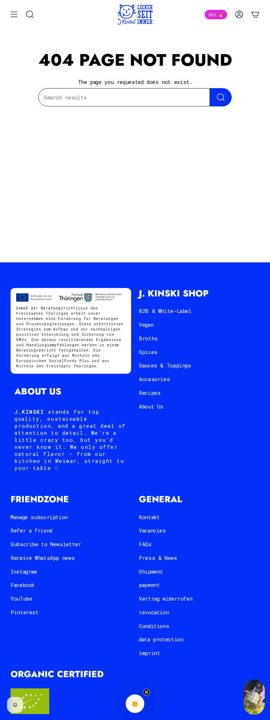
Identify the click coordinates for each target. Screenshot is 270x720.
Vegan (146, 324)
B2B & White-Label (165, 310)
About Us (151, 406)
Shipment (151, 571)
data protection (161, 639)
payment (149, 584)
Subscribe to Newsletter (46, 544)
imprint (149, 652)
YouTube (21, 598)
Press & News (158, 557)
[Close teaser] (146, 692)
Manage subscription (39, 517)
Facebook (22, 584)
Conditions (154, 625)
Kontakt (149, 517)
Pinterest (25, 612)
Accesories (154, 378)
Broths (148, 338)
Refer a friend (31, 530)
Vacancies (152, 530)
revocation (154, 612)
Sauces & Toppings (165, 365)
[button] (135, 703)
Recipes (149, 392)
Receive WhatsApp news (43, 557)
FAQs (145, 544)
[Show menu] (14, 14)
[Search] (221, 97)
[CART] (255, 14)
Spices (148, 351)
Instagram (24, 571)
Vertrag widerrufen (165, 598)
